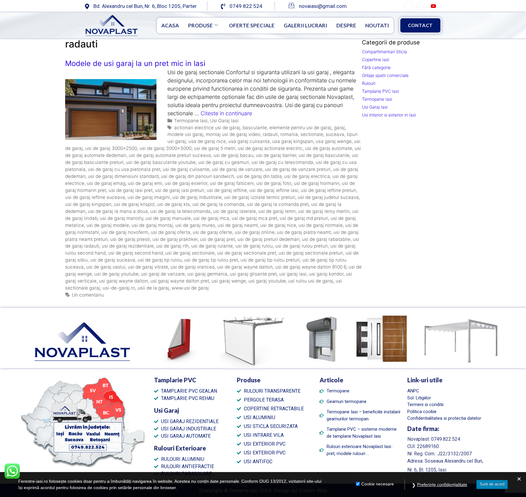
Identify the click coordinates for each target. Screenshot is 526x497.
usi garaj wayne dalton (123, 281)
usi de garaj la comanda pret (278, 204)
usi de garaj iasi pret (131, 190)
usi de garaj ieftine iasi (273, 190)
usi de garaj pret (217, 239)
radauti (270, 134)
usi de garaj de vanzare (237, 169)
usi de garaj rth (172, 246)
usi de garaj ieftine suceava (95, 197)
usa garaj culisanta (249, 141)
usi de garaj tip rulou (160, 260)
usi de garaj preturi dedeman (268, 239)
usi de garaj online (255, 232)
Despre (346, 25)
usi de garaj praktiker (175, 239)
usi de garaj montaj (152, 225)
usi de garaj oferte (212, 232)
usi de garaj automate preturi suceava (170, 155)
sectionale (311, 134)
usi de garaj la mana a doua (118, 211)
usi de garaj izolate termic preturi (259, 197)
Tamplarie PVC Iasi (380, 91)
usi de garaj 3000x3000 (165, 148)
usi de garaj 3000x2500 (111, 148)
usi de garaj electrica (307, 176)
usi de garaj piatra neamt (304, 232)
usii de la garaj (153, 288)
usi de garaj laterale (234, 211)
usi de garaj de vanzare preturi (298, 169)
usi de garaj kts (173, 204)
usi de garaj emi (145, 183)
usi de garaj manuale (168, 218)
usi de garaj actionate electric (270, 148)
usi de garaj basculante (324, 155)
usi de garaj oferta (170, 232)
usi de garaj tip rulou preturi (270, 260)
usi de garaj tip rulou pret (211, 260)
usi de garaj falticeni (232, 183)
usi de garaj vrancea (192, 267)
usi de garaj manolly (121, 218)
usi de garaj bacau (233, 155)
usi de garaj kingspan (88, 204)
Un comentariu (88, 295)
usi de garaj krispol (134, 204)
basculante (255, 127)
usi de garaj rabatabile (326, 239)
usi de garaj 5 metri (214, 148)
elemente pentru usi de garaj (300, 127)
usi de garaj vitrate (148, 267)
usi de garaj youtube (116, 274)
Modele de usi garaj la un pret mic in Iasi (135, 63)
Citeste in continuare (226, 113)
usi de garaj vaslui (105, 267)
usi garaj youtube (267, 281)
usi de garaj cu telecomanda (282, 162)
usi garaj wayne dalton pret (179, 281)
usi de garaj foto (273, 183)
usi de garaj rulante (212, 246)
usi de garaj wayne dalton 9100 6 (310, 267)
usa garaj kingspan (292, 141)
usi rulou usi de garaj (310, 281)
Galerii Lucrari (305, 25)
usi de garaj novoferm (124, 232)
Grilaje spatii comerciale (385, 75)
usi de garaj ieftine (227, 190)
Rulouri (368, 83)
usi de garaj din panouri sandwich (197, 176)
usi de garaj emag (106, 183)
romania (289, 134)
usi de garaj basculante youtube (161, 162)
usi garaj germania (207, 274)
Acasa (170, 25)
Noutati (377, 25)
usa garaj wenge (334, 141)
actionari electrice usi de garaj (207, 127)
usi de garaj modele (107, 225)
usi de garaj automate (328, 148)
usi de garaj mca (211, 218)
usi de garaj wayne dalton (245, 267)
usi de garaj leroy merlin (324, 211)
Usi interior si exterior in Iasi (389, 114)
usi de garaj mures (195, 225)
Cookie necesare (377, 483)
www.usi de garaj (190, 288)
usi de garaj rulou (254, 246)
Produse (200, 25)
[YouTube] (433, 6)
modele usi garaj (185, 134)
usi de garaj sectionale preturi (311, 253)
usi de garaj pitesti (130, 239)
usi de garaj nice (278, 225)
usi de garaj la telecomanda (180, 211)
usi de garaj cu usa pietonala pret (124, 169)
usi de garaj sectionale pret (246, 253)
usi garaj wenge (229, 281)
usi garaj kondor (326, 274)
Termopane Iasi (191, 120)
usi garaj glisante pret (253, 274)
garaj (339, 127)
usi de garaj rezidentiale (128, 246)
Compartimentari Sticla (384, 51)
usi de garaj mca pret (254, 218)
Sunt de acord (492, 484)
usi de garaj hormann (316, 183)
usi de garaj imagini (149, 197)
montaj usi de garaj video (233, 134)
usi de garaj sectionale (190, 253)
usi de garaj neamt (238, 225)
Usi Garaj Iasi (224, 120)
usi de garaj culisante (186, 169)
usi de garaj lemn (277, 211)
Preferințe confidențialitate (442, 484)
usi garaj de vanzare (163, 274)
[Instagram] (421, 6)
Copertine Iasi (375, 59)
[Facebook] (409, 6)
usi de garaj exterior (186, 183)
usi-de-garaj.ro (119, 288)
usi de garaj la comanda (218, 204)
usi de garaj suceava (112, 260)
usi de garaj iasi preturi (179, 190)
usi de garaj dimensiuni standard (123, 176)
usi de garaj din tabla (259, 176)
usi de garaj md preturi (304, 218)
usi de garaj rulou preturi (301, 246)
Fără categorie (376, 67)
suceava (335, 134)
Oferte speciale (252, 25)
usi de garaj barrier (276, 155)
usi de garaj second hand (135, 253)
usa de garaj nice (207, 141)
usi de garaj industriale (197, 197)
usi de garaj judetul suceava (328, 197)
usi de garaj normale (321, 225)
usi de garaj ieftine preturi (328, 190)
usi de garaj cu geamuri (223, 162)
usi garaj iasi (293, 274)
